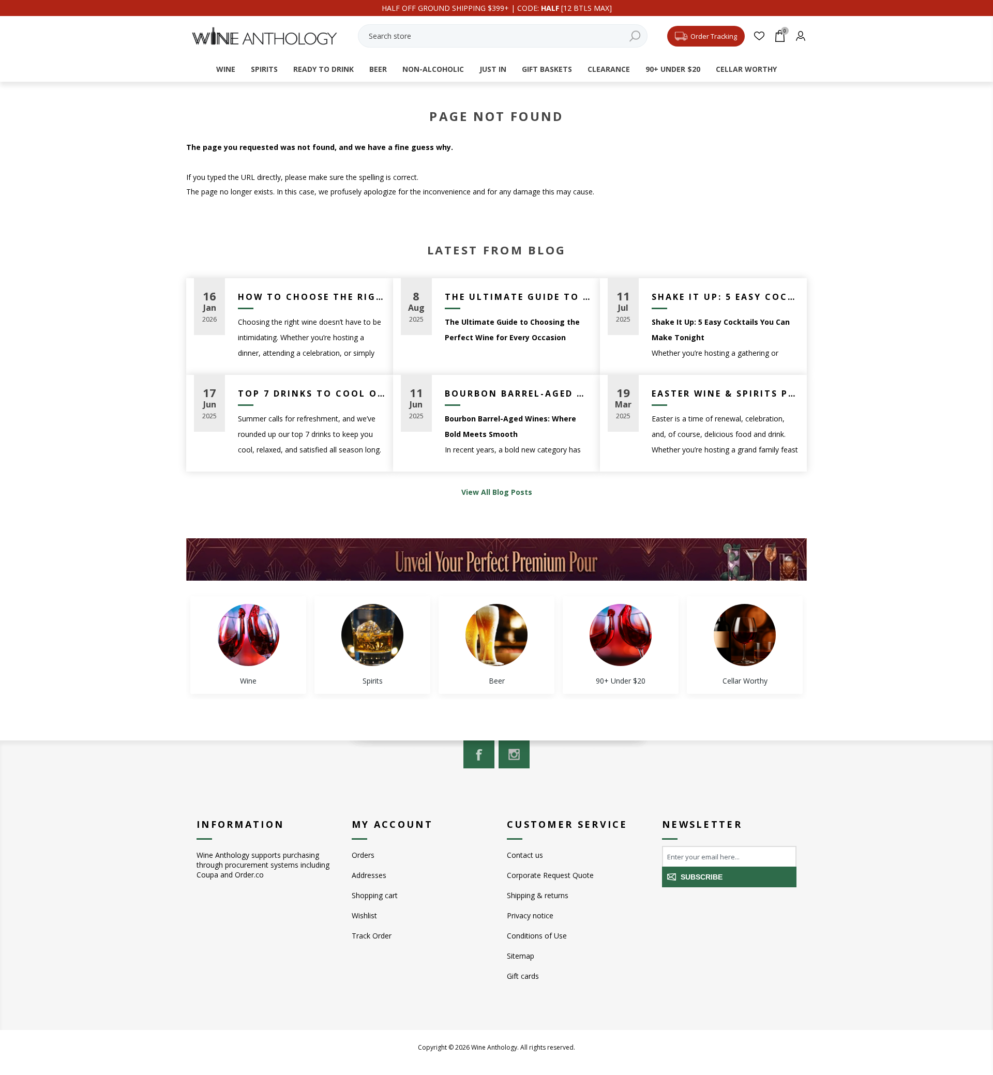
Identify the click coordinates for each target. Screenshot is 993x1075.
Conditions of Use (537, 936)
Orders (363, 855)
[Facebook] (478, 754)
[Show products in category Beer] (496, 635)
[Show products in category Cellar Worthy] (745, 635)
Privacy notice (530, 915)
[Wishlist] (759, 35)
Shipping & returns (537, 895)
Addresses (369, 875)
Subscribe (702, 877)
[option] (248, 645)
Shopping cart (375, 895)
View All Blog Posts (496, 492)
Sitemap (520, 956)
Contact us (525, 855)
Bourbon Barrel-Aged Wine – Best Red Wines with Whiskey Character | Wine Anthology (518, 393)
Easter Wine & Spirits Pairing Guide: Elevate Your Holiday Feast (725, 393)
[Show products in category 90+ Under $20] (621, 635)
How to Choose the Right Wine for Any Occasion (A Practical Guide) (311, 296)
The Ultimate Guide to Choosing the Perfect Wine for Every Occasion (518, 296)
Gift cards (523, 976)
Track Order (372, 936)
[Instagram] (514, 754)
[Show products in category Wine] (248, 635)
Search (634, 35)
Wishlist (364, 915)
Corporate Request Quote (550, 875)
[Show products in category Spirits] (372, 635)
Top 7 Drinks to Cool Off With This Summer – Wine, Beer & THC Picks (311, 393)
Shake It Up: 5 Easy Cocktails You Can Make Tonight (725, 296)
